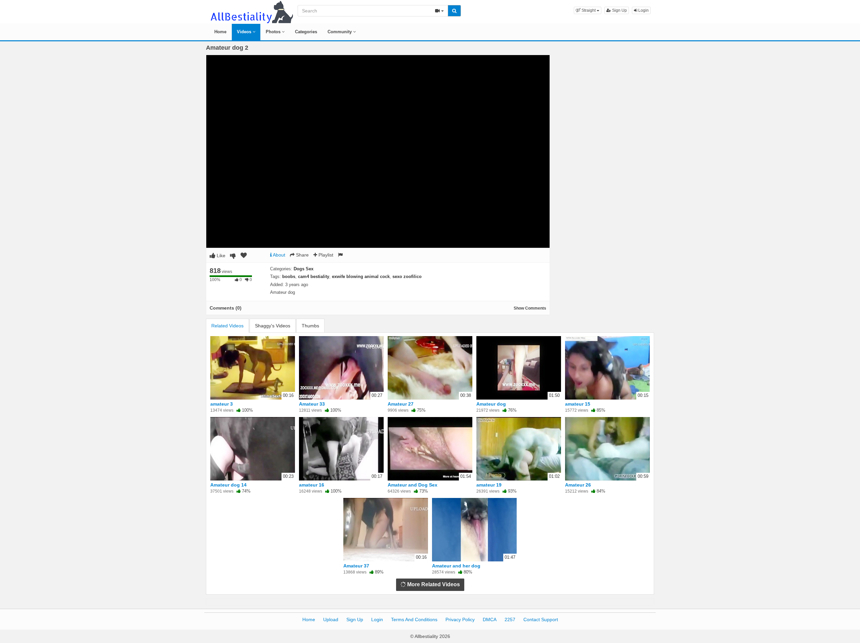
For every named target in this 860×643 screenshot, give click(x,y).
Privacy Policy (460, 619)
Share (302, 255)
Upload (330, 619)
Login (643, 10)
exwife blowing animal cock (361, 276)
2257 (510, 619)
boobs (288, 276)
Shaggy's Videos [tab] (272, 325)
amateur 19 (489, 485)
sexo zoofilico (407, 276)
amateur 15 (577, 404)
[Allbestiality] (251, 11)
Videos (245, 31)
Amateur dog (491, 404)
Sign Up (619, 10)
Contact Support (540, 619)
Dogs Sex (303, 268)
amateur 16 (311, 485)
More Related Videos (433, 584)
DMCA (490, 619)
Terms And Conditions (414, 619)
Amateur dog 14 (228, 485)
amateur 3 (221, 404)
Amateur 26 (578, 485)
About (278, 255)
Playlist (325, 255)
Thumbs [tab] (310, 325)
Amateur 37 (356, 565)
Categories (306, 31)
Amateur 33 (312, 404)
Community (340, 31)
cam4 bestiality (313, 276)
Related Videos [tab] (227, 325)
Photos (274, 31)
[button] (587, 10)
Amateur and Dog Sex (412, 485)
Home (220, 31)
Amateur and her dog (456, 565)
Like (220, 255)
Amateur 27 (401, 404)
